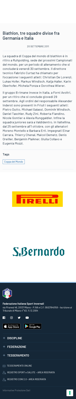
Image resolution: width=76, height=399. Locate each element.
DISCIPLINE (14, 338)
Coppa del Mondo (13, 161)
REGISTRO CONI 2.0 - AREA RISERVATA (26, 379)
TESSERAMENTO (18, 355)
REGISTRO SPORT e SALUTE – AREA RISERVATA (31, 372)
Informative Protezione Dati (16, 390)
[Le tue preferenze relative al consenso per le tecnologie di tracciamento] (69, 392)
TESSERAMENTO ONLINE (19, 365)
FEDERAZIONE (16, 346)
